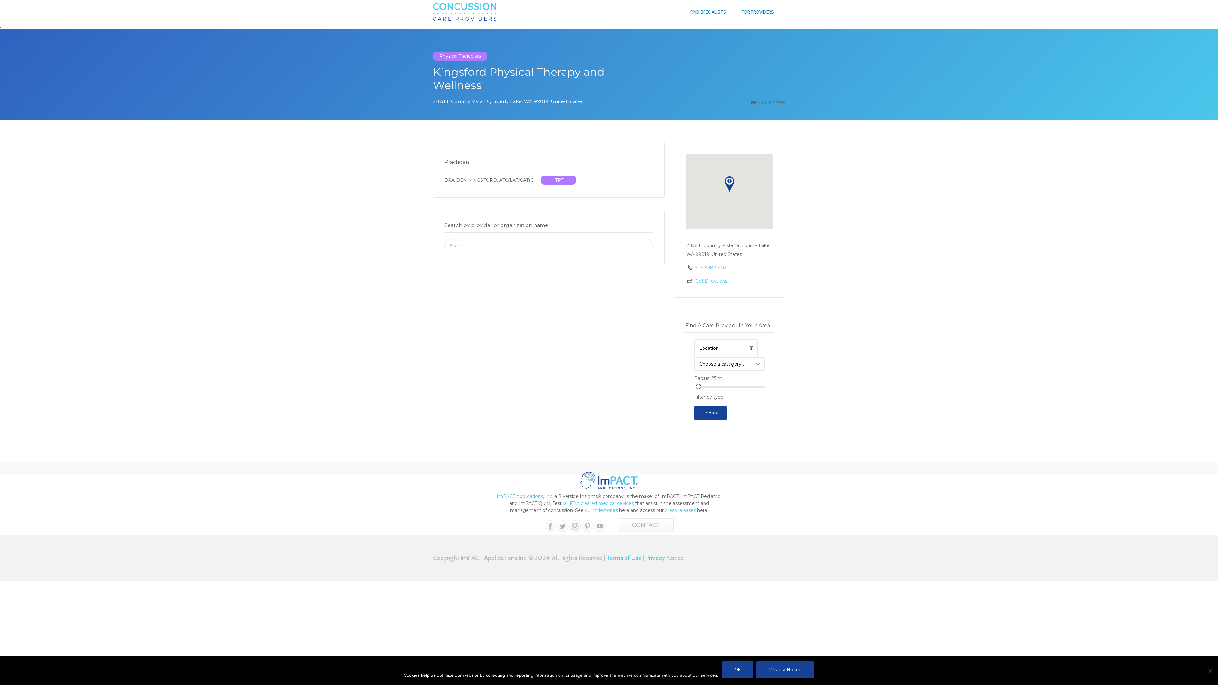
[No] (1210, 671)
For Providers (758, 12)
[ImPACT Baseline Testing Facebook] (550, 526)
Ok (737, 670)
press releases (680, 510)
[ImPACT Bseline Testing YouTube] (600, 526)
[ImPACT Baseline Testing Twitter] (562, 526)
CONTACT (646, 525)
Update (710, 413)
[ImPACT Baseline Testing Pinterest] (587, 526)
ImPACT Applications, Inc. (525, 496)
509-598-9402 (710, 268)
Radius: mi (708, 378)
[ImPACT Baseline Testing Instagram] (575, 526)
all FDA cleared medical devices (599, 503)
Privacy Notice (664, 558)
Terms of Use (623, 558)
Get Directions (711, 281)
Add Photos (771, 102)
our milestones (602, 510)
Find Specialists (708, 12)
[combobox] (729, 364)
